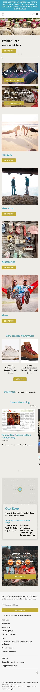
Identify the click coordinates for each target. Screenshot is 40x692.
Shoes (4, 638)
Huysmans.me (13, 684)
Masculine (6, 623)
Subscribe (20, 577)
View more (34, 406)
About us (5, 658)
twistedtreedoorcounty (25, 392)
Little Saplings (7, 631)
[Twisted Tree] (37, 673)
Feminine (5, 620)
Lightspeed (34, 682)
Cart (32, 14)
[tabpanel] (20, 35)
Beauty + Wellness (9, 651)
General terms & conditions (13, 662)
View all (20, 379)
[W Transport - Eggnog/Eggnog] (10, 351)
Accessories (6, 627)
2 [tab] (20, 54)
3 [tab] (22, 54)
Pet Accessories (8, 648)
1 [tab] (18, 54)
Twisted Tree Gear (9, 634)
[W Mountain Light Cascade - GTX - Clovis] (30, 351)
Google (11, 689)
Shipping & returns (9, 666)
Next (38, 58)
